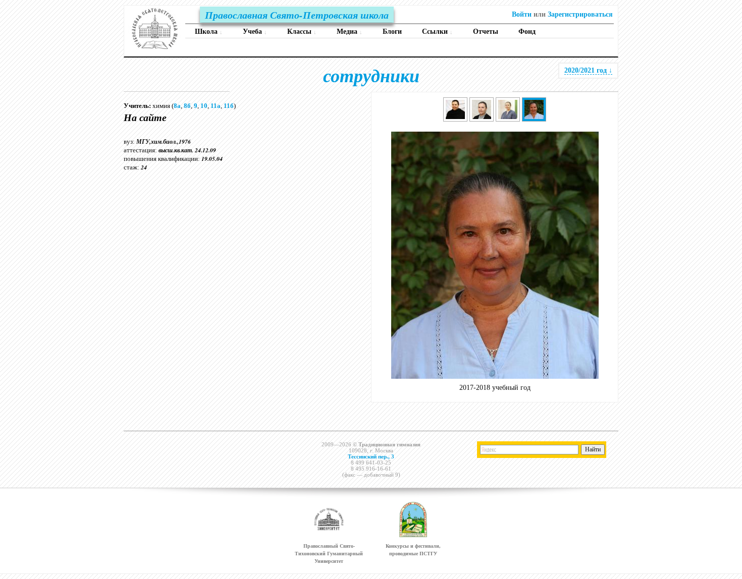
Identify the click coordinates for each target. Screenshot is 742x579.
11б (229, 105)
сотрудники (371, 75)
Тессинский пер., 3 (371, 456)
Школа (209, 31)
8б (187, 105)
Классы (301, 31)
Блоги (392, 31)
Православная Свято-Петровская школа (297, 15)
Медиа (349, 31)
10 (203, 105)
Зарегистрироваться (580, 14)
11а (215, 105)
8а (177, 105)
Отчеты (485, 31)
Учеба (255, 31)
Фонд (527, 31)
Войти (522, 14)
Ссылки (437, 31)
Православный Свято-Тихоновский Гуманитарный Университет (329, 553)
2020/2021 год (588, 70)
